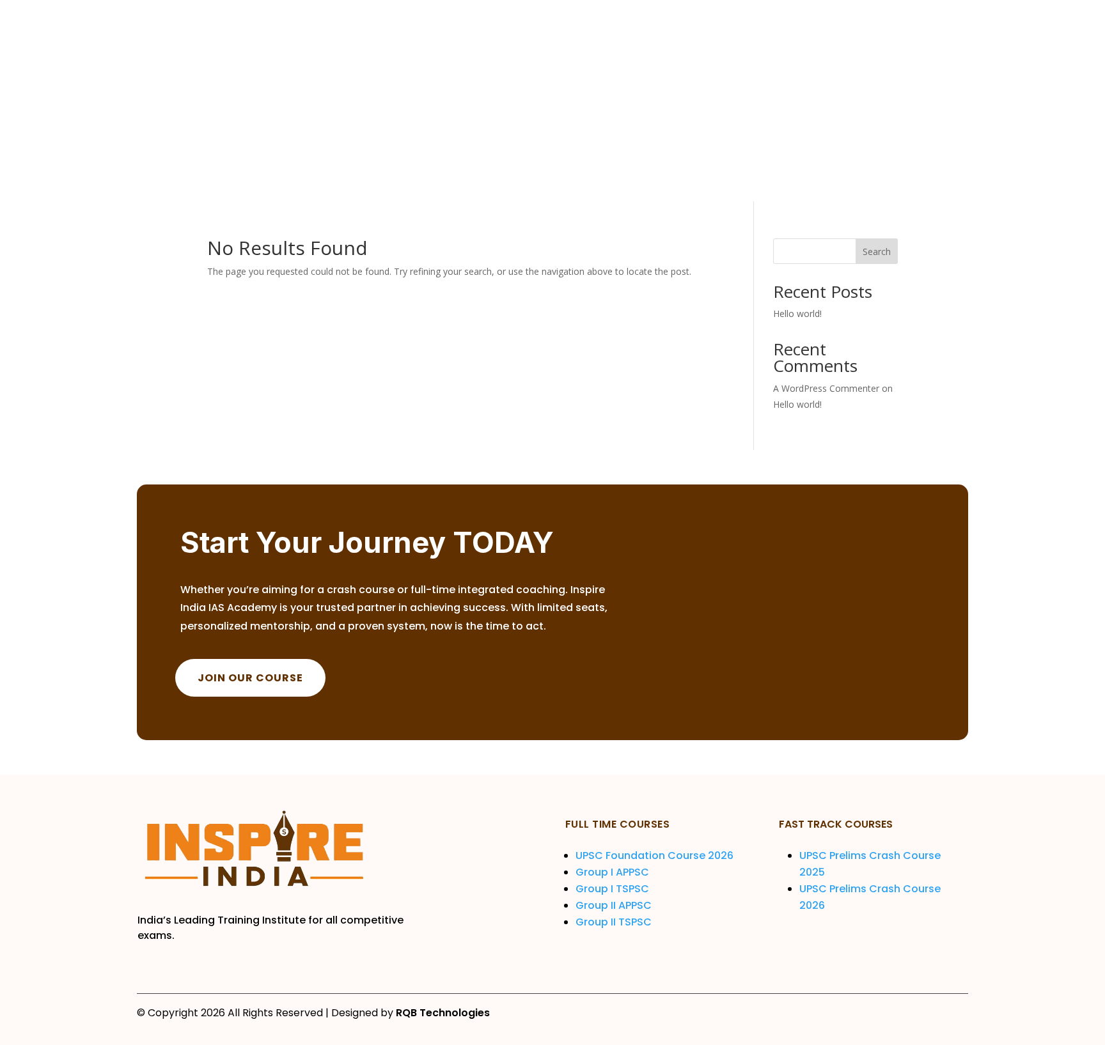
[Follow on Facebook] (829, 14)
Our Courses (346, 177)
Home (223, 177)
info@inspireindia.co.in (900, 58)
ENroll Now (871, 132)
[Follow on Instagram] (854, 14)
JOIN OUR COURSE (250, 677)
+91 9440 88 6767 (889, 69)
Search (877, 251)
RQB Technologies (443, 1012)
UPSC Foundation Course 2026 (656, 855)
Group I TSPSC (614, 888)
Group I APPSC (614, 872)
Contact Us (435, 177)
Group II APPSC (614, 905)
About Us (276, 177)
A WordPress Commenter (826, 388)
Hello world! (797, 313)
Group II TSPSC (614, 922)
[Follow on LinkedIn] (880, 14)
